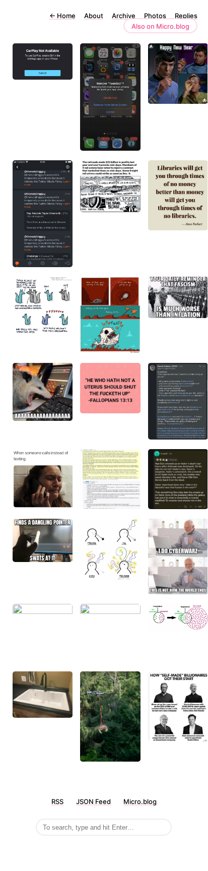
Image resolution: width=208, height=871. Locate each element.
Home (62, 16)
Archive (123, 16)
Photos (155, 16)
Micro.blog (140, 801)
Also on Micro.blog (160, 26)
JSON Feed (93, 801)
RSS (57, 801)
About (93, 16)
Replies (186, 16)
